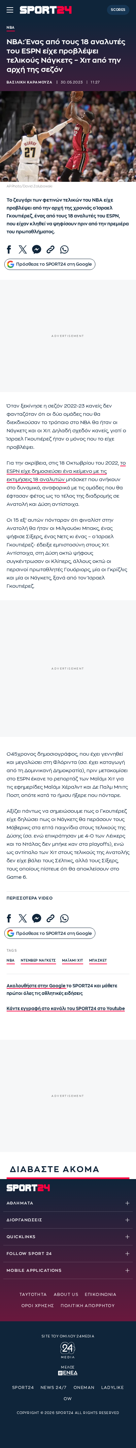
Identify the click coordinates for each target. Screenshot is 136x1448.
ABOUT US (66, 1295)
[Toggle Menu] (10, 10)
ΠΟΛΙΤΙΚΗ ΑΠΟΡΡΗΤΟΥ (88, 1306)
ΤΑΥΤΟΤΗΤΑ (33, 1295)
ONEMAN (84, 1388)
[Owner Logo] (68, 1349)
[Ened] (68, 1372)
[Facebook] (9, 249)
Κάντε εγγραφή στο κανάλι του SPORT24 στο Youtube (66, 1008)
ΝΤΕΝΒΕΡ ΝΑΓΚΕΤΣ (38, 960)
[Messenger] (36, 249)
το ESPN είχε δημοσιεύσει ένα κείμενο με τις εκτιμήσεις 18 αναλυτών (66, 471)
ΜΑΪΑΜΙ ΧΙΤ (72, 960)
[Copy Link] (50, 249)
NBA (11, 960)
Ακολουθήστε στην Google (36, 986)
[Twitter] (22, 249)
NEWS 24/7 (54, 1388)
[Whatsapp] (64, 249)
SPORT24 (23, 1388)
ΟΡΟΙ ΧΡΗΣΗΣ (37, 1306)
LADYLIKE (112, 1388)
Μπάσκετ (98, 960)
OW (68, 1399)
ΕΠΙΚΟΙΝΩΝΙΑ (101, 1295)
